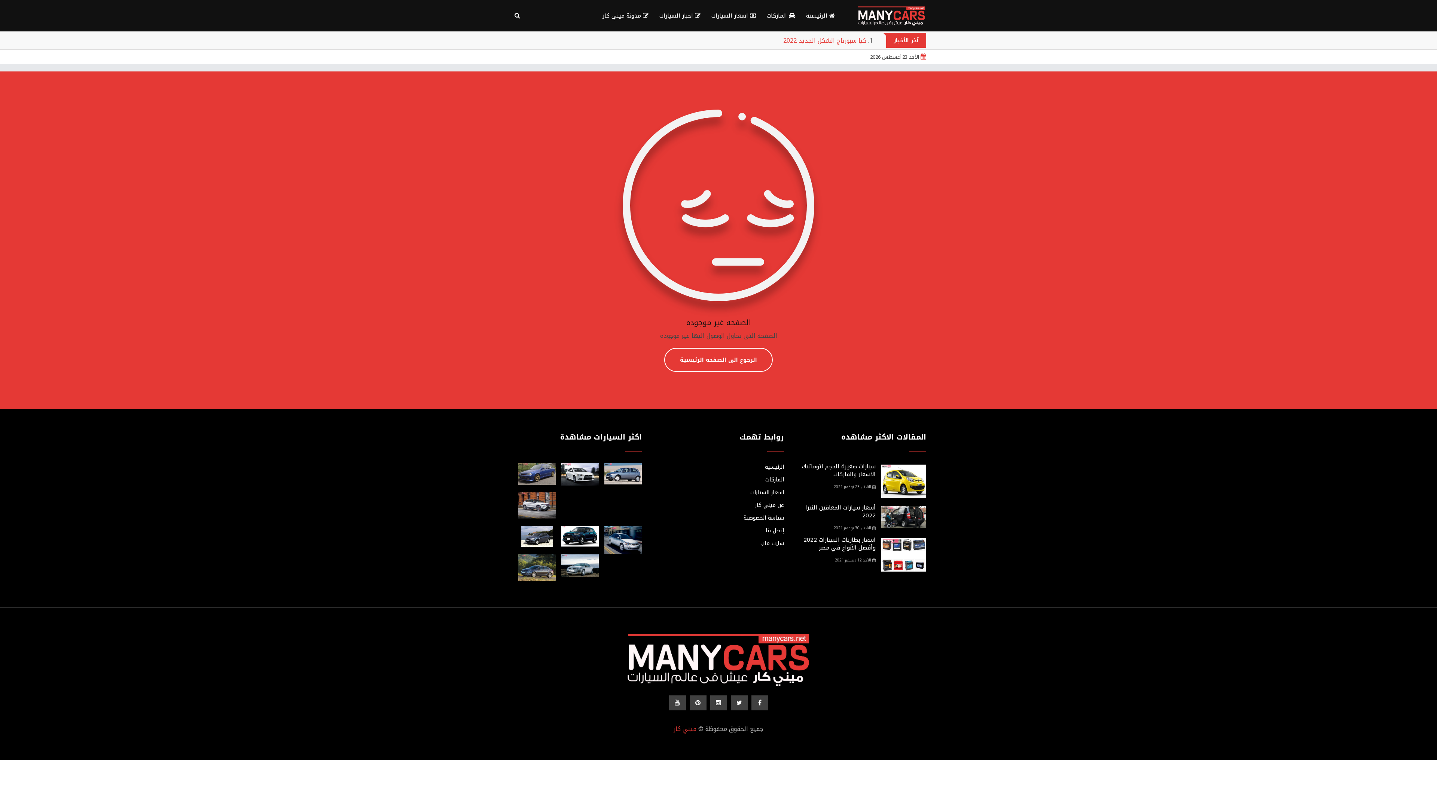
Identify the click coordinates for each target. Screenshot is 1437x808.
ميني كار (685, 729)
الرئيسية (817, 15)
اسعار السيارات (730, 15)
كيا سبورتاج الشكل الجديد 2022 (824, 40)
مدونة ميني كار (622, 15)
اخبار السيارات (677, 15)
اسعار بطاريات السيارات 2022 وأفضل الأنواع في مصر (839, 544)
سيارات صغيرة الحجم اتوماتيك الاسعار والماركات (839, 470)
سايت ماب (772, 543)
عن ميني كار (769, 505)
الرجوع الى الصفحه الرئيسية (718, 360)
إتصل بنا (775, 530)
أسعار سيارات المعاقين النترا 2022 (840, 511)
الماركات (778, 15)
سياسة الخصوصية (764, 518)
